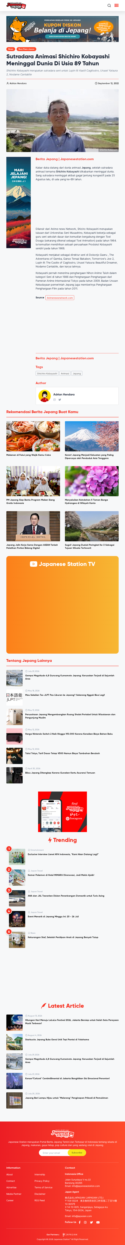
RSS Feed (40, 1200)
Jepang (77, 373)
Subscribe (77, 1153)
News (10, 49)
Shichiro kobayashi (47, 373)
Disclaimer (40, 1193)
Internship (40, 1174)
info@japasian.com (82, 1216)
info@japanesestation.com (86, 1186)
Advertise (11, 1187)
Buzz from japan (26, 49)
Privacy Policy (42, 1181)
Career (10, 1200)
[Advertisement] (77, 326)
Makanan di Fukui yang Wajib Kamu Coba (28, 455)
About (9, 1174)
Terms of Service (43, 1187)
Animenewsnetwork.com (60, 297)
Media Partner (13, 1193)
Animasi (65, 373)
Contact (10, 1181)
